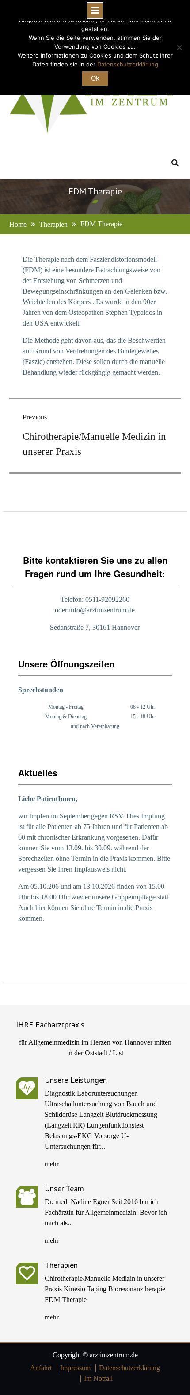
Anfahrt (41, 1368)
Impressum (75, 1368)
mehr (52, 1163)
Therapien (61, 1265)
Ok (95, 78)
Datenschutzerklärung (129, 1368)
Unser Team (64, 1188)
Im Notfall (98, 1378)
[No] (179, 47)
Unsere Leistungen (76, 1080)
